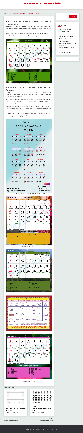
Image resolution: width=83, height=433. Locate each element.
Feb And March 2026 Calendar (66, 50)
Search (73, 16)
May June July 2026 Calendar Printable (15, 409)
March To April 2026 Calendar (66, 36)
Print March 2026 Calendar (65, 38)
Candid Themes (54, 429)
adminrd (17, 24)
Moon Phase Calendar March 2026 (41, 409)
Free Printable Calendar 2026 (41, 3)
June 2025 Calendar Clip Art (65, 29)
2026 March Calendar (64, 31)
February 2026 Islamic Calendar (66, 47)
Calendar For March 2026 (65, 34)
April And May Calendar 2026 (66, 52)
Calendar (8, 19)
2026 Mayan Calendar (64, 41)
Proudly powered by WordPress (32, 429)
